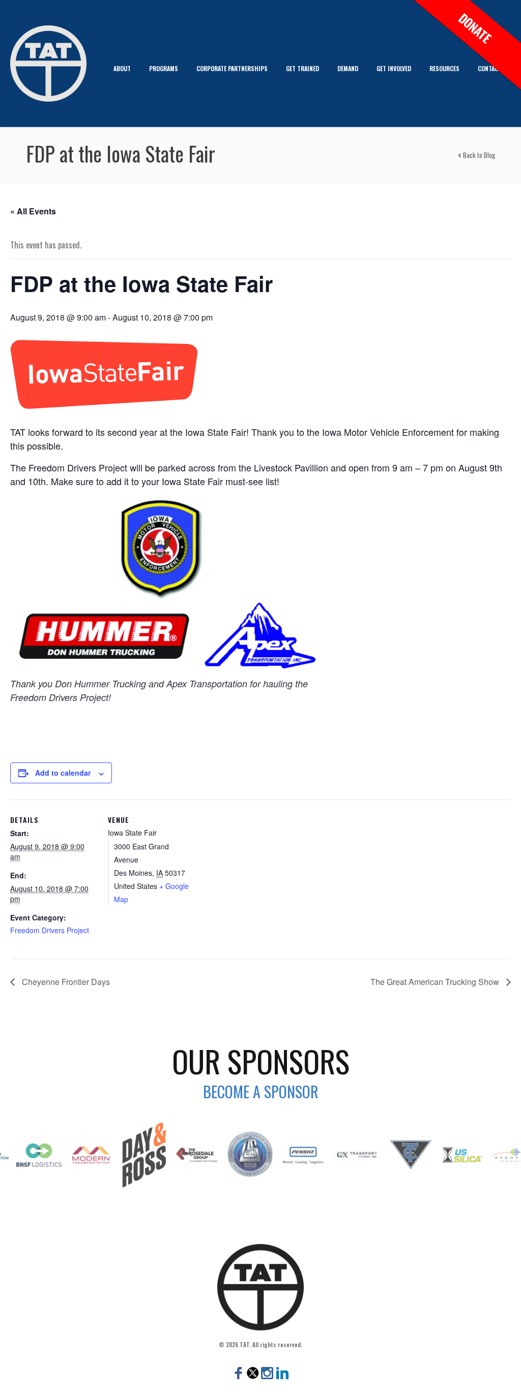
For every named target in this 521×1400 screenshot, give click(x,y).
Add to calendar (63, 773)
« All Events (33, 211)
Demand (347, 68)
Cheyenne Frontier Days (65, 982)
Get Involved (394, 68)
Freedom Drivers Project (49, 930)
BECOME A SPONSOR (261, 1091)
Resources (444, 68)
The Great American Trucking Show (435, 982)
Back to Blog (478, 155)
